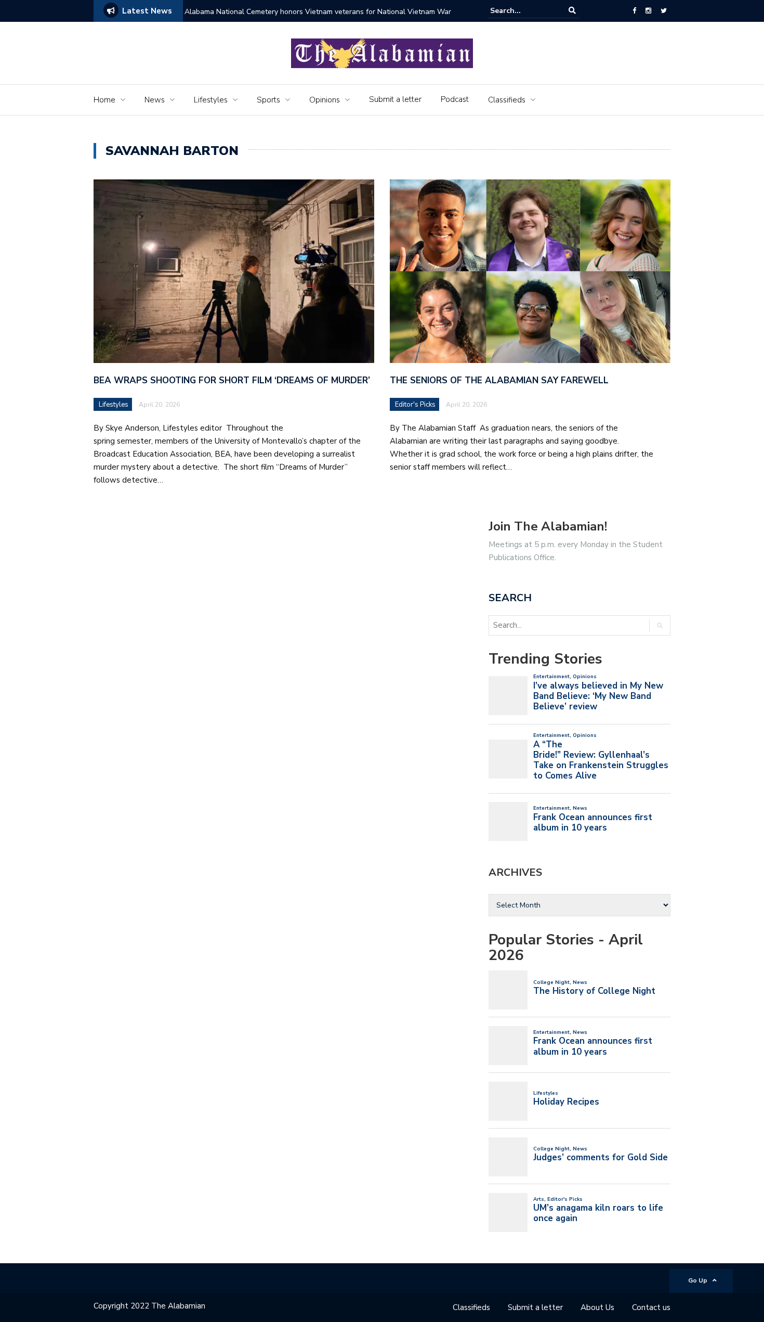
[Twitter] (663, 11)
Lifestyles (211, 100)
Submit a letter (395, 99)
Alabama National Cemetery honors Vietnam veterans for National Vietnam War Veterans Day (318, 18)
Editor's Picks (415, 404)
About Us (597, 1307)
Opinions (324, 100)
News (154, 100)
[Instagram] (648, 11)
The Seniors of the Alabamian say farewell (500, 380)
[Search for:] (522, 11)
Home (104, 100)
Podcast (455, 99)
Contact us (651, 1307)
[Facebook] (634, 11)
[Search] (572, 11)
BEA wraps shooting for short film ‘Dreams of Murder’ (233, 380)
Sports (268, 100)
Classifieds (506, 100)
